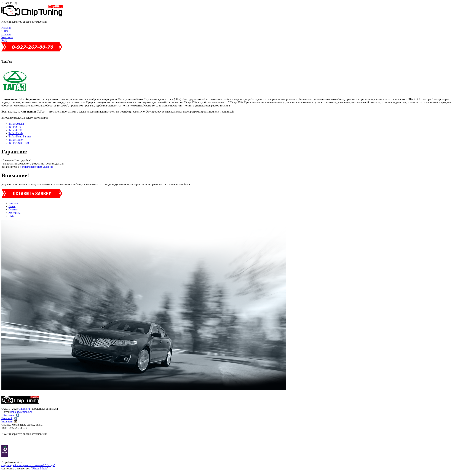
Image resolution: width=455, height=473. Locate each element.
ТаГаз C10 (15, 126)
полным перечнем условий (36, 166)
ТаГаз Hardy (16, 133)
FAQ (4, 40)
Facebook (6, 418)
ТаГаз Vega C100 (19, 142)
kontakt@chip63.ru (21, 411)
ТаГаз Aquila (16, 123)
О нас (4, 30)
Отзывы (6, 34)
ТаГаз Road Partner (20, 136)
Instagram (6, 421)
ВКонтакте (8, 415)
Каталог (6, 27)
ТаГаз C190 (15, 130)
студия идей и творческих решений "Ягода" (28, 465)
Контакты (7, 37)
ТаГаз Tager (16, 139)
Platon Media (39, 468)
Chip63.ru (24, 408)
